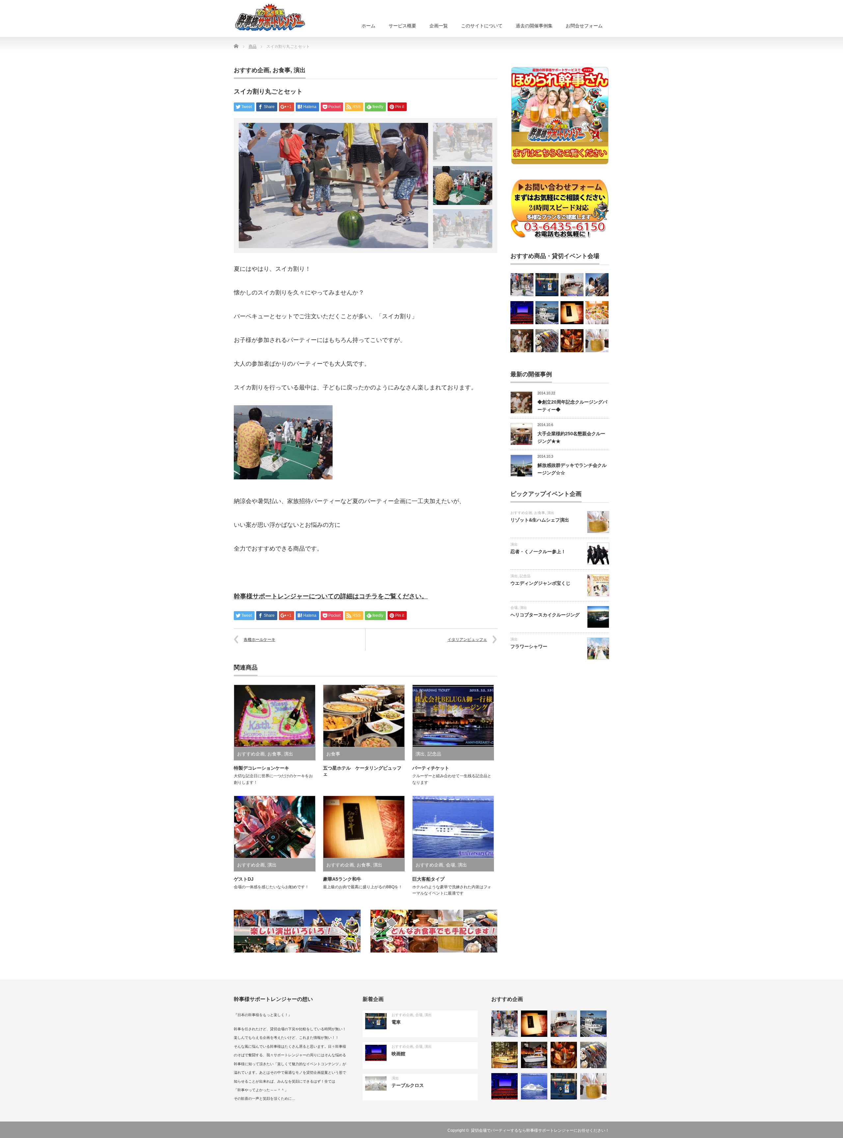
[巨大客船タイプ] (534, 1086)
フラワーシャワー (528, 646)
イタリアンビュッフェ (467, 639)
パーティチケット (430, 768)
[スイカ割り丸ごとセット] (521, 284)
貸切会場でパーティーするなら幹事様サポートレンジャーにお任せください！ (540, 1130)
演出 (300, 70)
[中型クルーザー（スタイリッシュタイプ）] (534, 1055)
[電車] (546, 284)
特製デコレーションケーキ (261, 768)
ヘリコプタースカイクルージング (545, 614)
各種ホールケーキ (259, 639)
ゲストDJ (244, 879)
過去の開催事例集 (534, 25)
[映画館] (521, 312)
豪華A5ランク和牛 (342, 879)
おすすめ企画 (251, 70)
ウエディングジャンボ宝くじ (540, 583)
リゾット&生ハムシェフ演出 (539, 520)
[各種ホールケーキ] (572, 340)
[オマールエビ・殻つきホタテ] (546, 340)
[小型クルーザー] (546, 312)
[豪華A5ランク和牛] (572, 312)
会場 (450, 865)
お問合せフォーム (584, 25)
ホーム (368, 25)
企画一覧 (438, 25)
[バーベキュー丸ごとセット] (597, 284)
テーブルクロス (408, 1085)
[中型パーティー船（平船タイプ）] (504, 1055)
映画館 (398, 1053)
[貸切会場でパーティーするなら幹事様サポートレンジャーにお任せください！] (270, 17)
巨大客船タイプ (428, 879)
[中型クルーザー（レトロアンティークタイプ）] (572, 284)
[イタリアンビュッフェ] (597, 312)
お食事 (281, 70)
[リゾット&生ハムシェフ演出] (597, 340)
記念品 (434, 753)
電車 (396, 1022)
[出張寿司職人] (521, 340)
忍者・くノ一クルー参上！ (538, 551)
